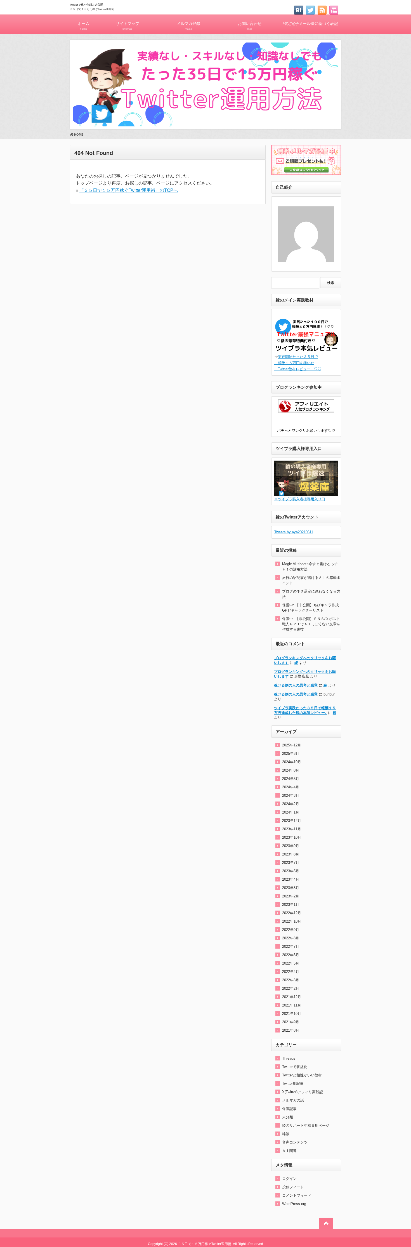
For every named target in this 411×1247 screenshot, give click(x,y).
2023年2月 (290, 896)
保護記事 (289, 1109)
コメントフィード (296, 1195)
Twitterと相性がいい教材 (302, 1075)
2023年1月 (290, 904)
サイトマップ (127, 25)
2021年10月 (291, 1014)
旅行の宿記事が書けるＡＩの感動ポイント (311, 580)
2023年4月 (290, 879)
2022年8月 (290, 938)
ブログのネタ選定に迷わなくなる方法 (311, 594)
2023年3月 (290, 888)
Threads (288, 1058)
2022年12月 (291, 913)
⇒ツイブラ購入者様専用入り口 (299, 499)
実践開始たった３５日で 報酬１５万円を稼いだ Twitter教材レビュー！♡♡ (297, 363)
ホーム (83, 25)
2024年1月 (290, 812)
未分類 (287, 1117)
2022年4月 (290, 972)
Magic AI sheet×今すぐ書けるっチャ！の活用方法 (310, 566)
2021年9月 (290, 1022)
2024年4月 (290, 787)
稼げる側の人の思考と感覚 (296, 685)
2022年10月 (291, 921)
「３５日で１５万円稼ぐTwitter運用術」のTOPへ (128, 190)
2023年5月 (290, 871)
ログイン (289, 1179)
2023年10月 (291, 837)
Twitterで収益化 (294, 1067)
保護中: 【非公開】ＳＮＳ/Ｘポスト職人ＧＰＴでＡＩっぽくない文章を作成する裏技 (311, 624)
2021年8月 (290, 1030)
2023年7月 (290, 863)
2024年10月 (291, 762)
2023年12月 (291, 821)
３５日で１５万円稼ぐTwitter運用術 (92, 9)
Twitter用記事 (293, 1083)
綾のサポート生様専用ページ (305, 1125)
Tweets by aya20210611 (293, 532)
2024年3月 (290, 795)
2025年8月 (290, 753)
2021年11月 (291, 1005)
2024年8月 (290, 770)
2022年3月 (290, 980)
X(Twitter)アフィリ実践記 (302, 1092)
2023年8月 (290, 854)
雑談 (285, 1134)
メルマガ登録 (188, 25)
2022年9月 (290, 930)
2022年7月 (290, 946)
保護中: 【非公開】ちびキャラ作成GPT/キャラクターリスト (310, 607)
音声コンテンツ (295, 1142)
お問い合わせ (249, 25)
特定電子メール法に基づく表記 (310, 23)
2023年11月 (291, 829)
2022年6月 (290, 955)
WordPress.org (294, 1204)
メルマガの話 (293, 1100)
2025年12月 (291, 745)
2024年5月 (290, 779)
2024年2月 (290, 804)
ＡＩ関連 (289, 1151)
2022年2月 (290, 988)
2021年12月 (291, 997)
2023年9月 (290, 846)
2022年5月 (290, 963)
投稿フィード (293, 1187)
